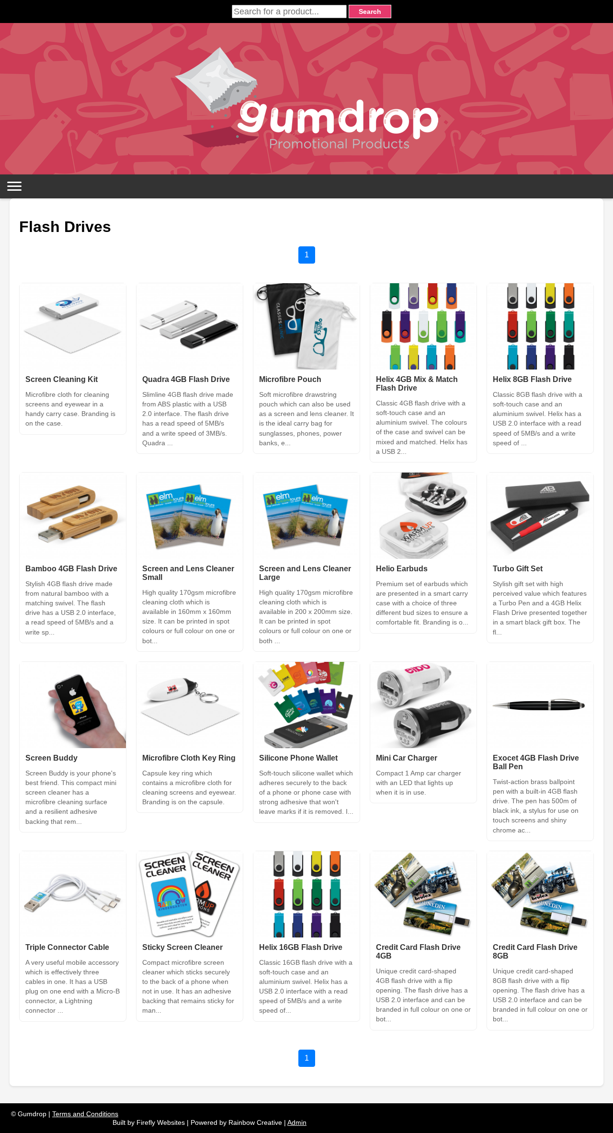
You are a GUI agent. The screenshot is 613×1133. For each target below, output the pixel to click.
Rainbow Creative (255, 1122)
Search (370, 11)
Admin (296, 1122)
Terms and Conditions (85, 1114)
